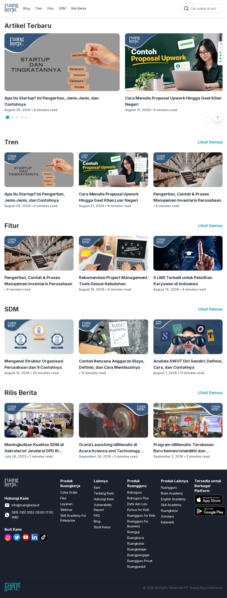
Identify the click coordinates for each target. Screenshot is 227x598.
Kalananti (167, 522)
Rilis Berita (78, 8)
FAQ (97, 515)
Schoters (167, 516)
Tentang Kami (104, 493)
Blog (26, 8)
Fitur (50, 8)
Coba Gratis (68, 492)
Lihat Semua (210, 142)
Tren (38, 8)
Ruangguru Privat (139, 561)
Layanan (66, 504)
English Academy (173, 499)
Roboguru (134, 492)
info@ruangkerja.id (25, 505)
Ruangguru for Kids (141, 515)
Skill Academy (171, 505)
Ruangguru (169, 487)
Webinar (66, 510)
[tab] (7, 117)
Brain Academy (172, 493)
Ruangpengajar (138, 555)
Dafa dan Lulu (137, 504)
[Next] (218, 117)
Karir (97, 487)
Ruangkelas (135, 543)
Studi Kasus (102, 527)
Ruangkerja (169, 510)
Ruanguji (133, 532)
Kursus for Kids (138, 510)
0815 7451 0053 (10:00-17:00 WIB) (32, 514)
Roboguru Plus (138, 498)
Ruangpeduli (136, 566)
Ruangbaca (135, 538)
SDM (62, 8)
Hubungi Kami (104, 499)
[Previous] (208, 117)
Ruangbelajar (137, 549)
